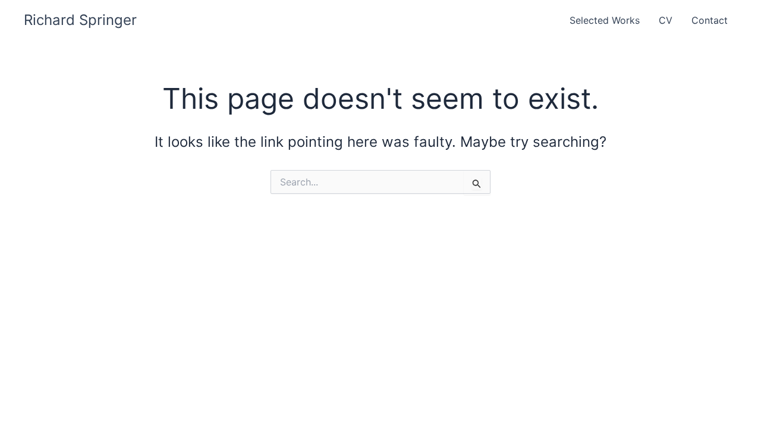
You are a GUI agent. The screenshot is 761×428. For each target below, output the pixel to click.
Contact (709, 20)
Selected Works (605, 20)
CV (665, 20)
